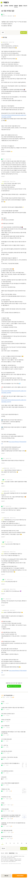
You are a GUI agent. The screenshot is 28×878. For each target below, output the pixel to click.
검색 (4, 848)
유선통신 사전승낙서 (18, 860)
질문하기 (24, 32)
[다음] (26, 843)
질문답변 (16, 5)
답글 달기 (3, 153)
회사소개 (25, 5)
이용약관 (6, 853)
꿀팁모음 (20, 5)
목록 (3, 32)
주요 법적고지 (11, 860)
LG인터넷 (6, 5)
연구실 (16, 853)
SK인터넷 (11, 5)
